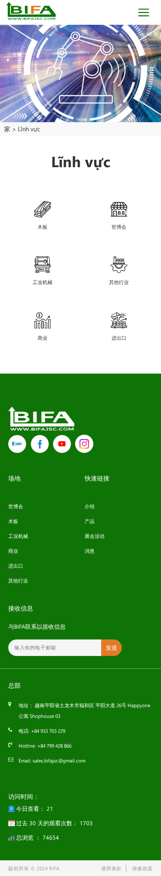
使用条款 (111, 868)
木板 (13, 521)
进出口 (15, 565)
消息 (90, 550)
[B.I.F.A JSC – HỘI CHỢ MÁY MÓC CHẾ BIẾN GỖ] (31, 11)
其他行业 (18, 580)
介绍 (90, 506)
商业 (13, 550)
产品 (90, 521)
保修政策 (142, 868)
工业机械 (18, 536)
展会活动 (94, 536)
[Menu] (146, 12)
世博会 (15, 506)
